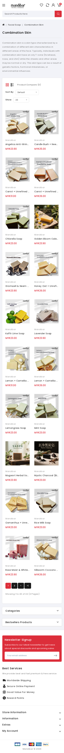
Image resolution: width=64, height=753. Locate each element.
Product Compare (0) (29, 84)
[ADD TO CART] (9, 123)
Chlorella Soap (13, 238)
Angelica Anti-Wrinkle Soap (21, 144)
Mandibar (10, 140)
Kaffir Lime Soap (15, 333)
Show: (8, 99)
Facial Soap (14, 24)
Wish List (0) (41, 5)
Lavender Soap (43, 333)
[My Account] (53, 5)
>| (28, 585)
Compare (47, 5)
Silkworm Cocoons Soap (48, 570)
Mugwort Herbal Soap (17, 475)
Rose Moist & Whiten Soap (20, 570)
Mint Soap (40, 428)
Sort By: (9, 92)
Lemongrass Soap (15, 428)
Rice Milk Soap (42, 522)
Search (58, 14)
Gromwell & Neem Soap (19, 286)
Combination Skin (34, 24)
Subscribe (55, 655)
